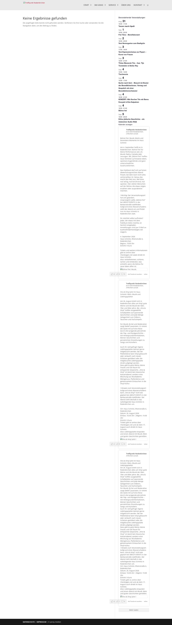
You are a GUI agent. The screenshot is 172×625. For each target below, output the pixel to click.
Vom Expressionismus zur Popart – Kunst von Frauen (132, 53)
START (86, 5)
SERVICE (112, 5)
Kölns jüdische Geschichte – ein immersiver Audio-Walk (132, 120)
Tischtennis (123, 74)
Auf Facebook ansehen (135, 274)
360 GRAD (98, 5)
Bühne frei (123, 110)
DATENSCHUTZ (29, 622)
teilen (145, 274)
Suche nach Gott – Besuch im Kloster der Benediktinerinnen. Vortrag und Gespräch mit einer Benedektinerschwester (133, 87)
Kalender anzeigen (125, 124)
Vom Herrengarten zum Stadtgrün (132, 43)
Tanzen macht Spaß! (127, 26)
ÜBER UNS (126, 5)
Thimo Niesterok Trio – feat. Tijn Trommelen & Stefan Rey (131, 64)
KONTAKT (138, 5)
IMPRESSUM (41, 622)
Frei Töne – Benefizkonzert (129, 35)
